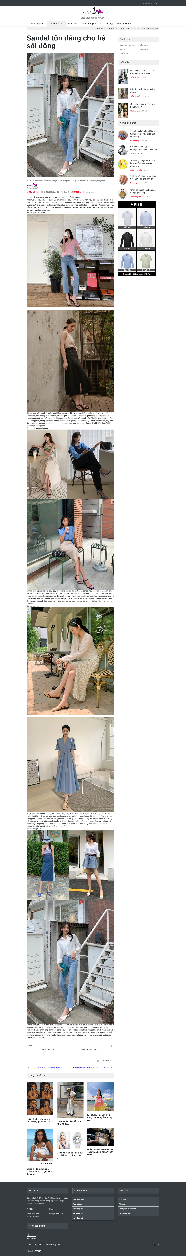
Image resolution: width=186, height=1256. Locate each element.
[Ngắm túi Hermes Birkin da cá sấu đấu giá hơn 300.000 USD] (100, 1137)
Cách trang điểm (136, 164)
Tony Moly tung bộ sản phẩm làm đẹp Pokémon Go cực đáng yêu (143, 157)
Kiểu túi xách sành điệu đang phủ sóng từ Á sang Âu (99, 1117)
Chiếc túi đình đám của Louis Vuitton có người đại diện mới (39, 1171)
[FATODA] (93, 16)
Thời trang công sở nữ (128, 45)
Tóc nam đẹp (78, 1199)
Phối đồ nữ (124, 54)
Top (154, 1244)
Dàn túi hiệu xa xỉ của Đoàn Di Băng (49, 1067)
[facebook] (137, 3)
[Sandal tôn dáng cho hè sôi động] (70, 115)
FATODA (77, 192)
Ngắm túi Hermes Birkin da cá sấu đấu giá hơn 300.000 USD (100, 1151)
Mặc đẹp (122, 1199)
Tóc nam (133, 147)
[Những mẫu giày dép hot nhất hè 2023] (70, 1100)
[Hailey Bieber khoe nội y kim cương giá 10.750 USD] (40, 1098)
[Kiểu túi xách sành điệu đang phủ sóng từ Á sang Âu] (100, 1096)
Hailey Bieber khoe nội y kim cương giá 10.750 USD (91, 1067)
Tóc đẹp (109, 23)
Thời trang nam (36, 23)
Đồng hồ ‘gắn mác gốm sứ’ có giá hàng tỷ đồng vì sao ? (70, 1155)
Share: (30, 1046)
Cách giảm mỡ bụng (127, 1213)
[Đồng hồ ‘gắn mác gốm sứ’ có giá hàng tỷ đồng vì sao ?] (70, 1140)
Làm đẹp (72, 23)
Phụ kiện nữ (34, 192)
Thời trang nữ (56, 23)
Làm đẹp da (78, 1209)
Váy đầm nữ (144, 45)
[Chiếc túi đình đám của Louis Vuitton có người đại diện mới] (40, 1147)
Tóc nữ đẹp (77, 1204)
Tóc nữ (122, 49)
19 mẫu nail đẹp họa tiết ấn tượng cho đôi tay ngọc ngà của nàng (142, 128)
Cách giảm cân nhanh (127, 1209)
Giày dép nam (124, 23)
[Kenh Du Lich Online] (111, 1046)
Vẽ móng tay (144, 49)
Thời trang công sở (92, 23)
